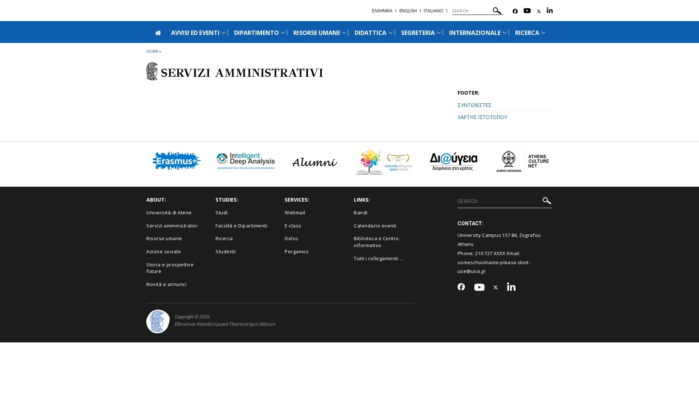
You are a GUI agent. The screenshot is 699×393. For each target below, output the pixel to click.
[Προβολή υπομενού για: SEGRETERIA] (439, 32)
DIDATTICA (370, 33)
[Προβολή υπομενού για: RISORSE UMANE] (344, 32)
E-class (293, 225)
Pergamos (297, 251)
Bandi (361, 212)
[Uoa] (158, 321)
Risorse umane (164, 238)
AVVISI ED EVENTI (195, 33)
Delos (292, 238)
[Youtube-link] (527, 11)
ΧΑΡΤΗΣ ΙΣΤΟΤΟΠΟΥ (482, 117)
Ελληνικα (382, 11)
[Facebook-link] (515, 11)
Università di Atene (169, 212)
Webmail (295, 212)
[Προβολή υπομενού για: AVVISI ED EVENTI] (224, 32)
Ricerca (224, 238)
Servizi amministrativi (171, 225)
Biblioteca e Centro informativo (376, 242)
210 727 (484, 253)
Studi (222, 212)
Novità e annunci (166, 284)
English (408, 11)
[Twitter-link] (539, 11)
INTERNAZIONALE (475, 33)
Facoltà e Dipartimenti (241, 225)
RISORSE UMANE (316, 33)
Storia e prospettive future (170, 268)
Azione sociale (163, 251)
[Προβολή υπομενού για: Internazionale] (505, 32)
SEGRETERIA (418, 33)
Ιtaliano (433, 11)
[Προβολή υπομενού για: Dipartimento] (283, 32)
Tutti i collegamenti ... (378, 258)
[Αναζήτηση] (497, 12)
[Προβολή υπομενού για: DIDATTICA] (391, 32)
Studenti (226, 251)
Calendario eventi (375, 225)
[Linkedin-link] (550, 11)
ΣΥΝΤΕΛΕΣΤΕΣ (474, 105)
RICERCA (527, 33)
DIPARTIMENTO (256, 33)
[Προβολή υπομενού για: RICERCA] (543, 32)
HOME (152, 51)
